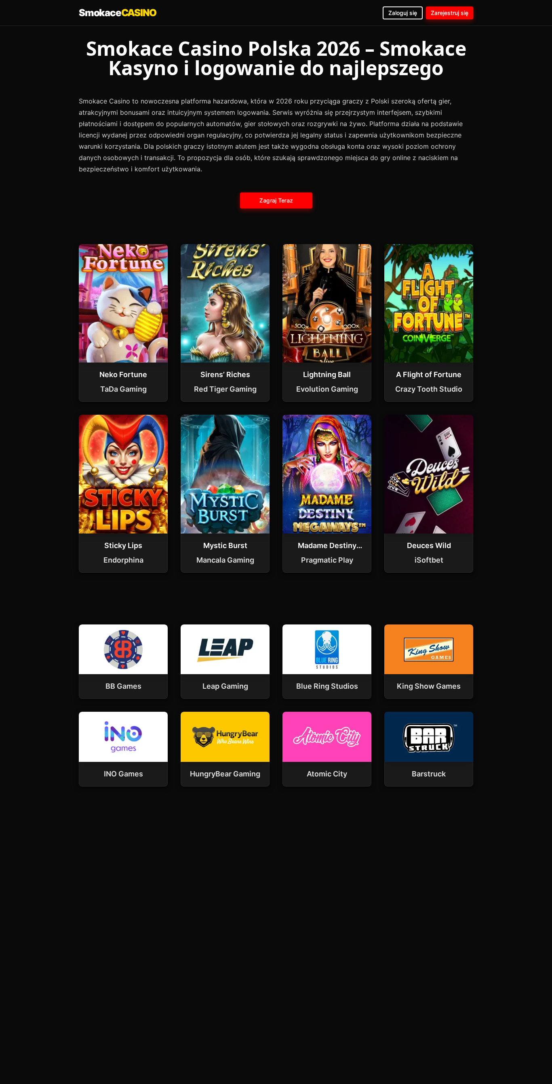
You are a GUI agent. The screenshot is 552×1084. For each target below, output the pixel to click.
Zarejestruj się (449, 12)
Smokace (117, 13)
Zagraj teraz (276, 200)
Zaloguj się (402, 12)
